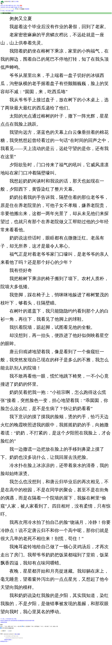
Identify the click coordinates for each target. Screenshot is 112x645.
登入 (14, 1)
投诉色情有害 (14, 620)
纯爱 (9, 5)
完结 (21, 5)
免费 (12, 7)
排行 (4, 7)
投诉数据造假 (21, 620)
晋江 (10, 1)
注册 (17, 1)
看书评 (2, 620)
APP (18, 7)
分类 (1, 7)
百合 (18, 5)
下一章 (2, 10)
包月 (9, 7)
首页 (1, 5)
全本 (7, 7)
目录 (9, 10)
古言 (4, 5)
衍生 (12, 5)
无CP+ (15, 5)
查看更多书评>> (4, 641)
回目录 (9, 618)
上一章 (6, 10)
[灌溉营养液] (3, 622)
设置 (12, 10)
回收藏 (6, 620)
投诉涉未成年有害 (29, 620)
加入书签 (14, 618)
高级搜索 (27, 9)
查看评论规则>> (8, 639)
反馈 (21, 7)
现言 (7, 5)
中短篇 (15, 7)
